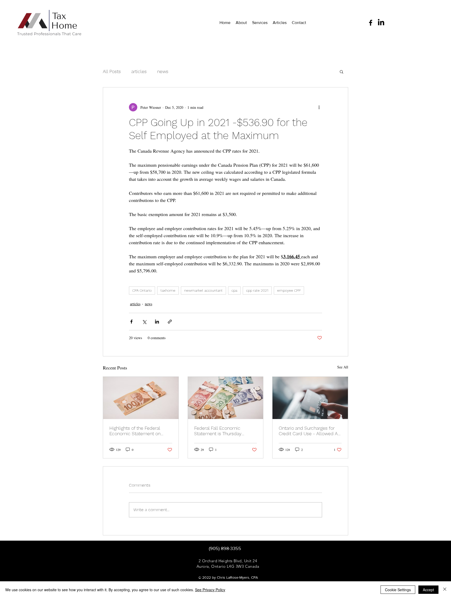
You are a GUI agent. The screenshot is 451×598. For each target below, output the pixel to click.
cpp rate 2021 (257, 290)
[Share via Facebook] (131, 321)
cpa (234, 290)
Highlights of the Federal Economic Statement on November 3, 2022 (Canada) (138, 430)
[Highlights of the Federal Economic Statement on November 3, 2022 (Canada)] (141, 398)
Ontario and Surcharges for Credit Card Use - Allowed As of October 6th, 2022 (309, 430)
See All (342, 366)
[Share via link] (169, 321)
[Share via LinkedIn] (157, 321)
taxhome (168, 290)
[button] (341, 71)
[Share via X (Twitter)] (144, 321)
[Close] (445, 589)
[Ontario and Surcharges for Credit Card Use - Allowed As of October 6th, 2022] (310, 398)
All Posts (112, 71)
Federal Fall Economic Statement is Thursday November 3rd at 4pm (217, 430)
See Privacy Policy (210, 589)
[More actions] (319, 107)
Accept (428, 589)
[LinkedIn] (381, 23)
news (162, 71)
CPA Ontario (142, 290)
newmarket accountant (203, 290)
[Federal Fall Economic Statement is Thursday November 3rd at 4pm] (225, 398)
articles (139, 71)
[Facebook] (371, 23)
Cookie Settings (398, 589)
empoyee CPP (289, 290)
